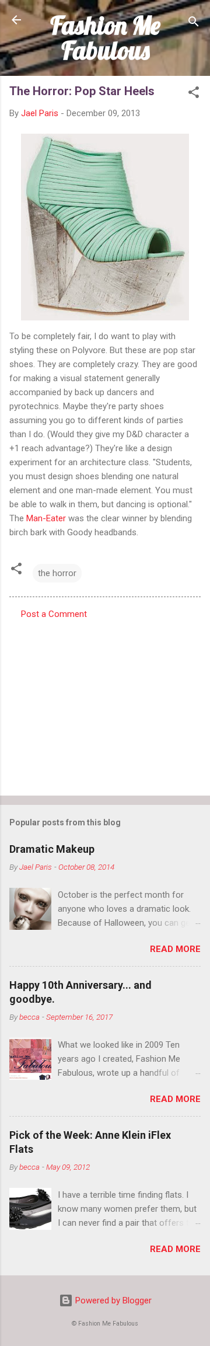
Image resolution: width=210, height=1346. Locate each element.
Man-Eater (46, 518)
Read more (175, 949)
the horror (57, 573)
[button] (194, 94)
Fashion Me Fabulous (105, 37)
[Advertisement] (105, 704)
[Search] (194, 23)
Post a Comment (54, 614)
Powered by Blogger (112, 1300)
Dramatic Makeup (51, 849)
